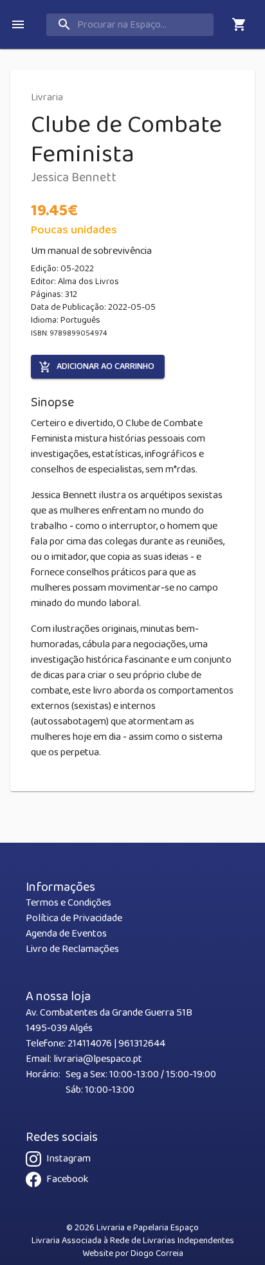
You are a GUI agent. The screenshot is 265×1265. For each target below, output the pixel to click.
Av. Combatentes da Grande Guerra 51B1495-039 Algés (109, 1020)
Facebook (67, 1179)
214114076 (90, 1044)
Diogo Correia (157, 1253)
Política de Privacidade (74, 918)
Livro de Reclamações (72, 949)
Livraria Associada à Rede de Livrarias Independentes (133, 1241)
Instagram (68, 1159)
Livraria (47, 97)
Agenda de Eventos (66, 934)
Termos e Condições (68, 903)
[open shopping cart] (239, 24)
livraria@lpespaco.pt (97, 1059)
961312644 (141, 1044)
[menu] (18, 24)
